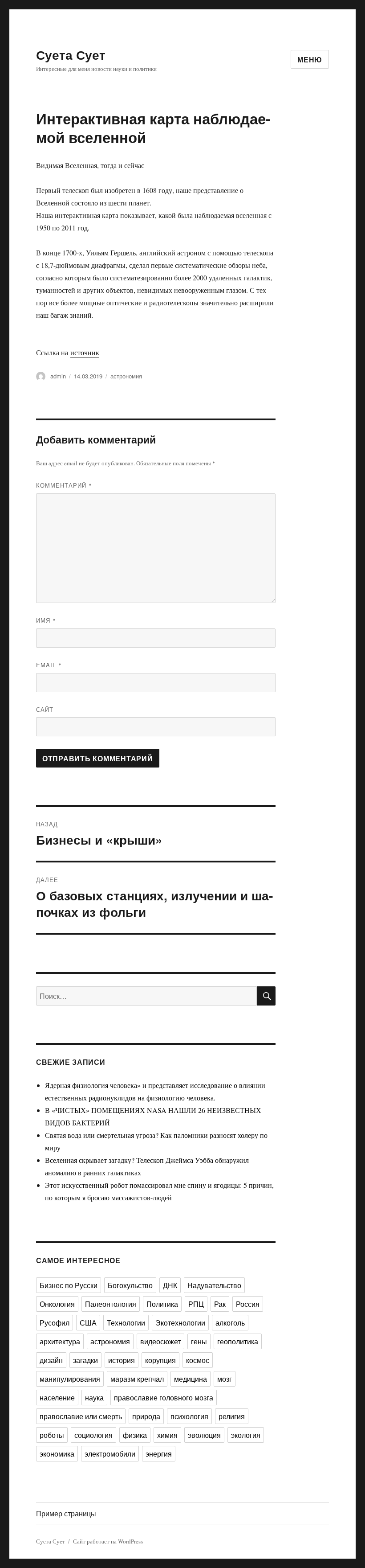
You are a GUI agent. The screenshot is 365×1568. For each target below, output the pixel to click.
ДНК (170, 1285)
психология (189, 1416)
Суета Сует (70, 54)
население (57, 1397)
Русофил (54, 1323)
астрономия (126, 376)
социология (93, 1435)
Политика (162, 1304)
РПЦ (196, 1304)
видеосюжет (160, 1341)
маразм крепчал (137, 1379)
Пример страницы (66, 1513)
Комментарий (64, 485)
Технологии (126, 1323)
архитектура (60, 1341)
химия (167, 1435)
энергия (159, 1454)
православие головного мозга (163, 1397)
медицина (190, 1379)
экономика (57, 1454)
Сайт (44, 709)
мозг (224, 1379)
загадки (85, 1360)
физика (135, 1435)
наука (94, 1397)
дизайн (51, 1360)
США (88, 1323)
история (121, 1360)
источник (84, 352)
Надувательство (214, 1285)
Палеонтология (110, 1304)
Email (49, 665)
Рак (220, 1304)
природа (146, 1416)
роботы (52, 1435)
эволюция (204, 1435)
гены (199, 1341)
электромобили (110, 1454)
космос (197, 1360)
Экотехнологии (180, 1323)
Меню (309, 59)
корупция (160, 1360)
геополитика (237, 1341)
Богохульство (130, 1285)
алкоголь (230, 1323)
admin (58, 376)
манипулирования (70, 1379)
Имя (46, 620)
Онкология (57, 1304)
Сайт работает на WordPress (108, 1541)
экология (245, 1435)
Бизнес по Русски (68, 1285)
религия (232, 1416)
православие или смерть (81, 1416)
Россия (248, 1304)
